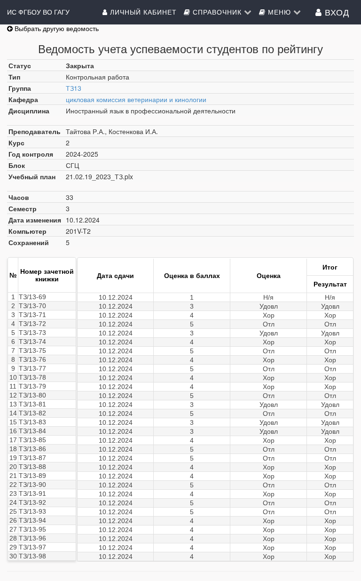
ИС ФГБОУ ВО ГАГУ (38, 11)
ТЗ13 (73, 88)
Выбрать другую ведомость (56, 28)
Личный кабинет (142, 11)
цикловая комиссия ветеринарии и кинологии (136, 99)
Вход (335, 12)
